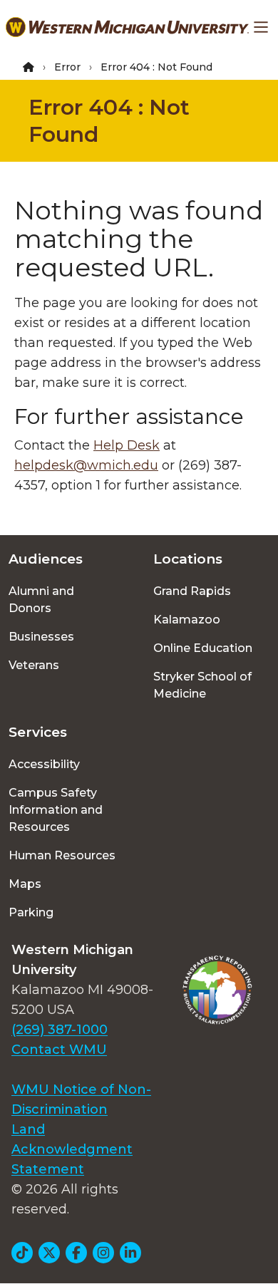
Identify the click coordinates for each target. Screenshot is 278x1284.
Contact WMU (59, 1049)
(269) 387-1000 (59, 1029)
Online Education (202, 648)
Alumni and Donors (41, 599)
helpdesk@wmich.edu (86, 465)
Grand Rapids (192, 591)
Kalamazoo (186, 619)
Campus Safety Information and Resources (56, 810)
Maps (25, 884)
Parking (31, 912)
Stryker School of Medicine (202, 685)
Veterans (34, 665)
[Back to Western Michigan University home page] (127, 27)
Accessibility (44, 764)
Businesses (41, 636)
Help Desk (126, 445)
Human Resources (62, 855)
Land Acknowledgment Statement (72, 1149)
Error (67, 67)
